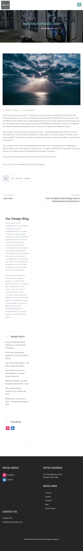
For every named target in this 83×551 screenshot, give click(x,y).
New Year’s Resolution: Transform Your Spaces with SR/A (15, 391)
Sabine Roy (7, 164)
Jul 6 (17, 110)
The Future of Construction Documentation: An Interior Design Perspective (15, 373)
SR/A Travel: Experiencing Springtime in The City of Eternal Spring (16, 355)
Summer (19, 178)
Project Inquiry (50, 508)
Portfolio (48, 500)
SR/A (9, 110)
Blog (47, 504)
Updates (27, 178)
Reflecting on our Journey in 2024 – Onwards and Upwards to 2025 (17, 402)
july (12, 178)
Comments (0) (29, 110)
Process (48, 493)
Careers (48, 497)
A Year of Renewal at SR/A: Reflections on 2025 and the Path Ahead (15, 345)
